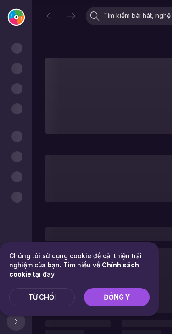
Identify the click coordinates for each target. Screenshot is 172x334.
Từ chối (42, 297)
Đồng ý (117, 297)
